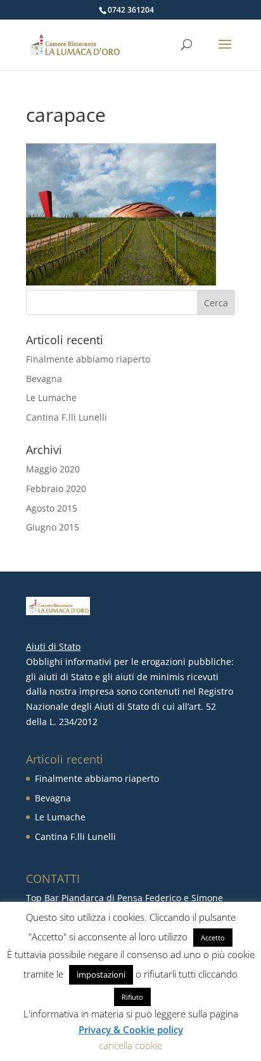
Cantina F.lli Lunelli (66, 417)
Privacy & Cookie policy (131, 1029)
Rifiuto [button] (132, 997)
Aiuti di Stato (53, 646)
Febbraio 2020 (56, 489)
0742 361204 (131, 9)
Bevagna (44, 379)
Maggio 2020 (53, 469)
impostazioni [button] (101, 974)
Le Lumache (51, 398)
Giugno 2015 (52, 527)
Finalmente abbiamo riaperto (88, 359)
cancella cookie (130, 1045)
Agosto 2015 (51, 508)
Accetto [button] (213, 937)
